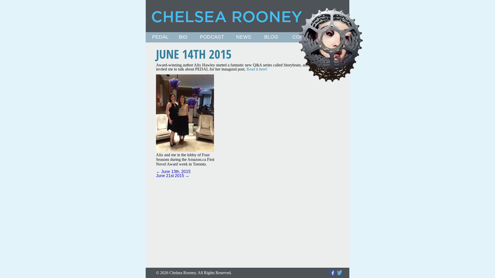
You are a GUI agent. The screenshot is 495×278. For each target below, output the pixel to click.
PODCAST (212, 37)
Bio (183, 37)
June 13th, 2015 (173, 171)
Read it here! (256, 69)
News (243, 37)
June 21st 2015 (172, 175)
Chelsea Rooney (247, 16)
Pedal (160, 37)
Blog (271, 37)
